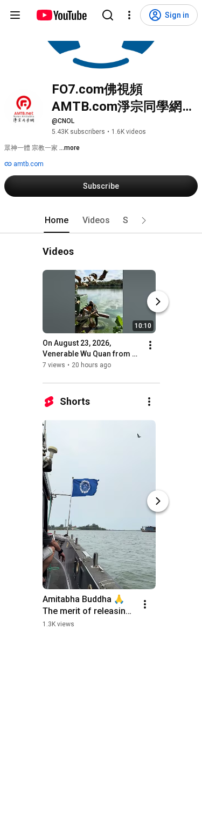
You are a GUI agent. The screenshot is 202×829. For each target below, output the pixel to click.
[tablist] (101, 220)
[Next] (158, 301)
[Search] (107, 15)
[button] (144, 220)
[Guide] (15, 15)
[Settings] (129, 15)
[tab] (56, 220)
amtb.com (28, 164)
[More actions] (150, 345)
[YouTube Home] (61, 15)
